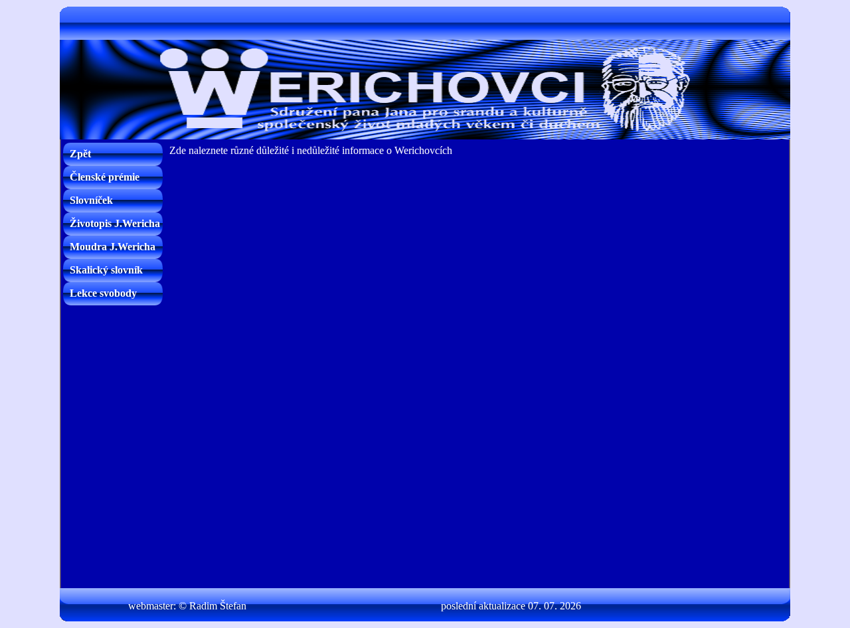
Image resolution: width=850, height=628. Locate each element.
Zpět (80, 153)
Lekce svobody (103, 293)
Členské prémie (104, 177)
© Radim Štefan (212, 605)
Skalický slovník (106, 269)
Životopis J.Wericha (115, 223)
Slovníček (91, 200)
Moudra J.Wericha (112, 246)
